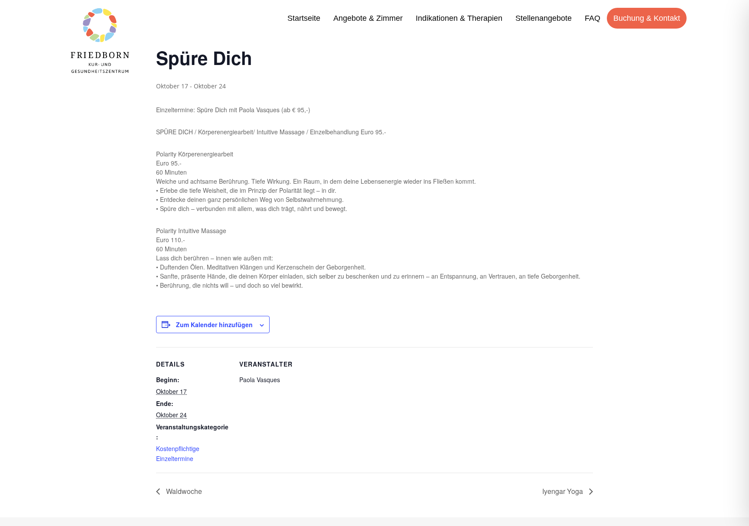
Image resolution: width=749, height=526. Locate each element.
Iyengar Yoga (563, 491)
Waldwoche (183, 491)
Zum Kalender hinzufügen (214, 324)
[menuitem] (304, 18)
